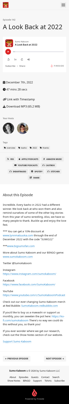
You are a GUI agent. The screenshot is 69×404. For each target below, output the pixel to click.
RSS (12, 159)
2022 (34, 147)
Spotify (38, 171)
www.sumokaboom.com (18, 256)
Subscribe (59, 380)
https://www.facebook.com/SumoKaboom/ (29, 284)
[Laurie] (8, 129)
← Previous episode (16, 358)
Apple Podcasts (30, 159)
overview (10, 147)
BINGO (26, 380)
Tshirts (48, 380)
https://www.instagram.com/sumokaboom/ (29, 273)
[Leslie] (22, 129)
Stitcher (55, 171)
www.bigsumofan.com (21, 246)
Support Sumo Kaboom (17, 341)
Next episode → (55, 358)
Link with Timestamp (20, 99)
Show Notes (13, 380)
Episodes (23, 377)
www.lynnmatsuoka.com (18, 235)
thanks (45, 147)
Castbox (50, 165)
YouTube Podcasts (28, 165)
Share (36, 177)
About (13, 377)
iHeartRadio (19, 171)
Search (55, 377)
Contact (45, 377)
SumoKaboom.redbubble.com (39, 305)
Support (37, 380)
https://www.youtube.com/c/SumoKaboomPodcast (34, 295)
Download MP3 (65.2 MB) (23, 106)
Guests (34, 377)
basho (24, 147)
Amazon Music (54, 159)
